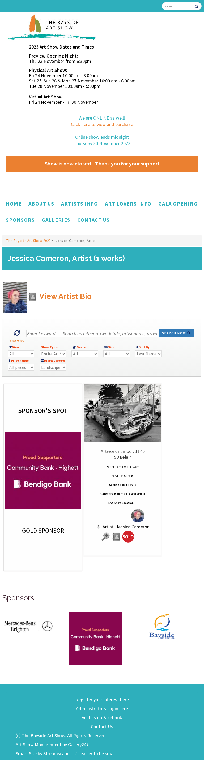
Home (14, 203)
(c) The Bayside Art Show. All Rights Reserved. (61, 735)
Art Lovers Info (128, 203)
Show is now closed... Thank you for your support (102, 164)
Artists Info (79, 203)
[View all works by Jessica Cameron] (122, 516)
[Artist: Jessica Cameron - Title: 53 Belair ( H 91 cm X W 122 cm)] (122, 413)
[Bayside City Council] (161, 625)
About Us (41, 203)
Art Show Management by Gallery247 (52, 744)
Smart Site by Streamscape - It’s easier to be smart (66, 753)
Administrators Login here (102, 708)
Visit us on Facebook (102, 717)
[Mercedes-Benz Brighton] (29, 625)
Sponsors (20, 219)
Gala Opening (178, 203)
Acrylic (116, 476)
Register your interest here (102, 699)
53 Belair (122, 457)
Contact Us (93, 219)
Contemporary (127, 485)
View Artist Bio (65, 296)
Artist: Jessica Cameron (125, 527)
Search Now (174, 333)
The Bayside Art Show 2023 (29, 240)
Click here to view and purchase (102, 124)
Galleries (56, 219)
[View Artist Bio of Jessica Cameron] (116, 537)
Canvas (128, 476)
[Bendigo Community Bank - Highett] (95, 638)
